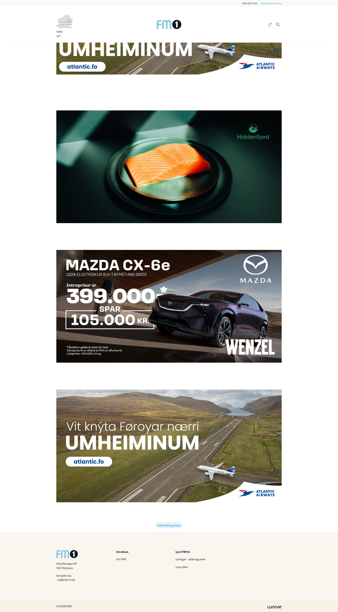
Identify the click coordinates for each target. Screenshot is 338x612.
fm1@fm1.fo (63, 576)
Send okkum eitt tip (271, 3)
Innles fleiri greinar (169, 525)
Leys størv (182, 567)
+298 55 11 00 (249, 3)
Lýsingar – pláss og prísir (190, 559)
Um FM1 (121, 559)
